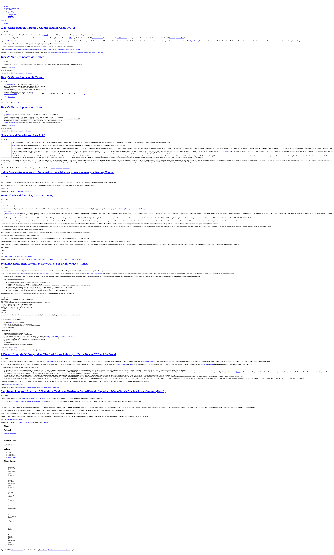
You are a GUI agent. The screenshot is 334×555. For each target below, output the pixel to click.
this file (12, 322)
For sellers (20, 49)
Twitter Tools (11, 67)
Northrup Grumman (121, 364)
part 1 (14, 145)
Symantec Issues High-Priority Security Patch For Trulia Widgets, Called (44, 263)
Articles (6, 23)
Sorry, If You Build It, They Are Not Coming (27, 195)
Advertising (28, 259)
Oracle (211, 364)
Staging (30, 256)
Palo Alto (10, 16)
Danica (6, 211)
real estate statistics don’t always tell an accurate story (36, 398)
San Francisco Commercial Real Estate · (59, 550)
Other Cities (11, 17)
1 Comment (28, 131)
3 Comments (28, 73)
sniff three (99, 273)
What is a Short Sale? (223, 151)
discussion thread (44, 273)
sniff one (87, 273)
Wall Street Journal (122, 38)
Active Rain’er (21, 273)
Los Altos (10, 11)
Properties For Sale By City (11, 8)
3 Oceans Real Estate (17, 550)
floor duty (238, 372)
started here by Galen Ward (148, 361)
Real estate (54, 49)
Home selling (12, 256)
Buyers (6, 256)
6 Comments (27, 191)
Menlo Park (11, 12)
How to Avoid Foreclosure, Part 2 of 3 (23, 135)
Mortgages (85, 52)
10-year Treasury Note (196, 41)
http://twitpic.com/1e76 (10, 94)
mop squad (11, 206)
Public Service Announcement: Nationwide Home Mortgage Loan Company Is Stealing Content (57, 172)
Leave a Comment (30, 103)
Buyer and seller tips (58, 52)
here (166, 361)
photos (18, 256)
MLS (10, 384)
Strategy (73, 259)
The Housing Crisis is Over (176, 38)
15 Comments (41, 350)
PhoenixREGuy (9, 114)
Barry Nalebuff (27, 387)
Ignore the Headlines (97, 38)
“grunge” (45, 35)
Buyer (39, 259)
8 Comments (99, 52)
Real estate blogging (63, 49)
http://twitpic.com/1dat (10, 84)
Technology (80, 259)
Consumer (7, 49)
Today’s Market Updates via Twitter (22, 56)
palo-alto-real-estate (45, 49)
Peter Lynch (11, 41)
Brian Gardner (43, 550)
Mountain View (12, 14)
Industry (25, 49)
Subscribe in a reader (10, 433)
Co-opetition (63, 364)
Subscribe (3, 20)
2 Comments (87, 259)
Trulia (15, 347)
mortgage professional (41, 46)
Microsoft (204, 364)
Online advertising (59, 259)
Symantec (3, 270)
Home (6, 6)
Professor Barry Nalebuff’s (55, 361)
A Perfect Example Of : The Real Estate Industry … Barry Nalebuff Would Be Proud (58, 354)
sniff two (93, 273)
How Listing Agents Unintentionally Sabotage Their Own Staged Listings (125, 208)
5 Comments (66, 168)
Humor (6, 347)
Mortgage (31, 49)
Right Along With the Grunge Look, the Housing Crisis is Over (38, 27)
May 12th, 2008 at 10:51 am (12, 213)
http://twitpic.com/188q (10, 122)
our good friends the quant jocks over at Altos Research (30, 401)
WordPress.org (12, 457)
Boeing (131, 364)
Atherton (10, 9)
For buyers (13, 49)
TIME (70, 38)
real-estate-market (75, 49)
